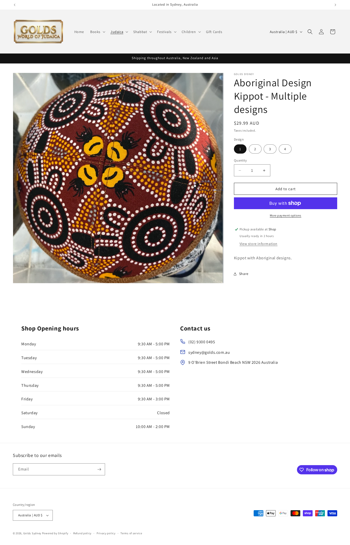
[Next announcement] (335, 5)
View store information (258, 243)
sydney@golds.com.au (209, 352)
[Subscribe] (99, 469)
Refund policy (82, 533)
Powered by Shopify (55, 533)
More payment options (285, 215)
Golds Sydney (32, 533)
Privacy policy (106, 533)
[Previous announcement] (14, 5)
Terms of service (131, 533)
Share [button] (244, 274)
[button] (97, 31)
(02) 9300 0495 (201, 342)
